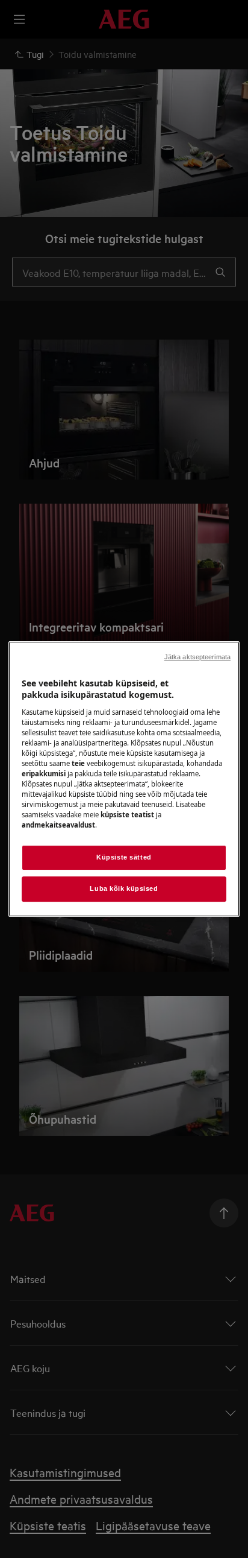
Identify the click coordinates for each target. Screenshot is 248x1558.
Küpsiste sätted (124, 857)
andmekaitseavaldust (58, 824)
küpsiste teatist (127, 814)
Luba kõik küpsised (124, 888)
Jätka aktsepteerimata (197, 656)
